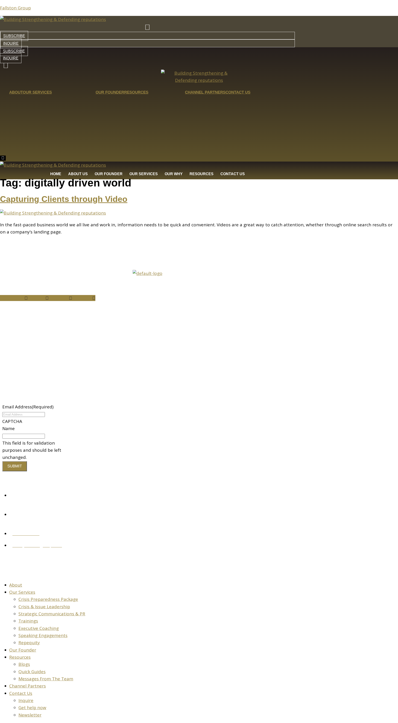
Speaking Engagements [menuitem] (42, 635)
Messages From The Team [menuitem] (45, 679)
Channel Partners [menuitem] (27, 686)
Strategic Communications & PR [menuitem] (51, 614)
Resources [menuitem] (20, 657)
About (16, 92)
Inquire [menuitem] (25, 700)
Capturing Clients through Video (63, 199)
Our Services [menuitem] (22, 592)
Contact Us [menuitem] (20, 693)
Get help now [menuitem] (32, 708)
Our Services (37, 92)
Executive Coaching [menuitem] (38, 628)
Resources (136, 92)
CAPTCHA (12, 421)
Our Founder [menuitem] (22, 650)
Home (55, 174)
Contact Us (237, 92)
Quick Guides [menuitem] (32, 672)
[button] (36, 337)
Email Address (27, 407)
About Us (78, 174)
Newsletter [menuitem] (29, 715)
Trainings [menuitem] (28, 621)
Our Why (174, 174)
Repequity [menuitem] (29, 643)
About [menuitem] (15, 585)
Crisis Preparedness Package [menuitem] (48, 599)
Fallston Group (15, 8)
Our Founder (110, 92)
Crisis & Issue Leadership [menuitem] (44, 607)
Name (8, 428)
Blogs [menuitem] (24, 664)
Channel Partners (205, 92)
